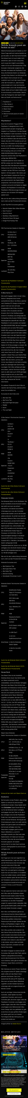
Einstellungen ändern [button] (14, 1093)
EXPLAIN (10, 1054)
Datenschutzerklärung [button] (15, 1096)
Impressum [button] (21, 1096)
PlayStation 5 (7, 102)
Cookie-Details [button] (7, 1096)
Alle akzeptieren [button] (14, 1090)
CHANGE (5, 1054)
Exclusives (7, 111)
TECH (7, 43)
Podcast (9, 1072)
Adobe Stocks (17, 1024)
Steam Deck (7, 109)
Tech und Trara (16, 1072)
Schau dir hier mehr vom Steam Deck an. (13, 793)
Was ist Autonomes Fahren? (12, 1067)
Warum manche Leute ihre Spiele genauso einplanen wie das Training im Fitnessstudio (14, 1048)
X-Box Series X (8, 104)
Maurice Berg (19, 43)
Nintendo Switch (8, 106)
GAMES (3, 43)
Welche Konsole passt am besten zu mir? (13, 115)
